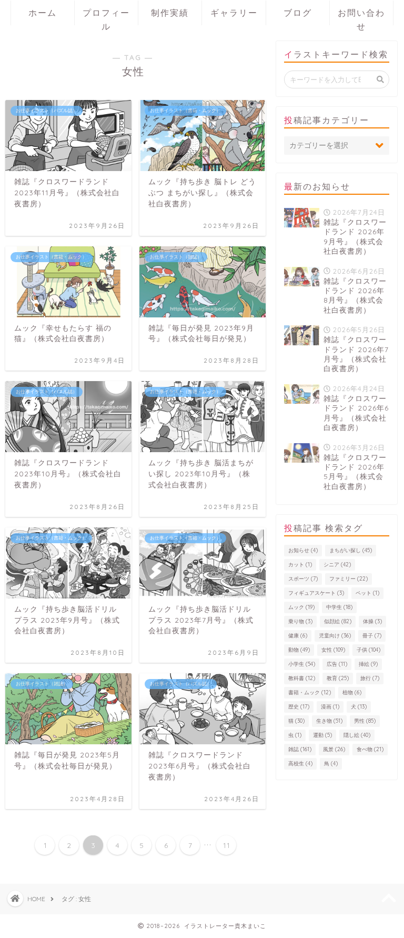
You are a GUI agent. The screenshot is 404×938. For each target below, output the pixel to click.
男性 (365, 720)
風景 (334, 749)
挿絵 (368, 664)
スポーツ (303, 578)
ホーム (42, 12)
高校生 (300, 763)
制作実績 (170, 12)
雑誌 (299, 749)
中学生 (339, 607)
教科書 (301, 678)
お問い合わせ (361, 16)
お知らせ (303, 550)
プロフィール (106, 16)
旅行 (369, 678)
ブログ (298, 12)
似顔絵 (337, 621)
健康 (297, 635)
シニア (337, 564)
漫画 (330, 706)
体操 (372, 621)
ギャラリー (234, 12)
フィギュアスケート (316, 593)
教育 (338, 678)
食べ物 (370, 749)
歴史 (298, 706)
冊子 (371, 635)
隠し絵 (357, 735)
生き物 (329, 720)
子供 (368, 649)
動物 (299, 649)
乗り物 (300, 621)
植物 (351, 692)
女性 (333, 649)
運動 (322, 735)
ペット (367, 593)
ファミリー (348, 578)
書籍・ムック (309, 692)
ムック (301, 607)
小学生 (301, 664)
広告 (337, 664)
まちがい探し (350, 550)
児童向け (335, 635)
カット (300, 564)
